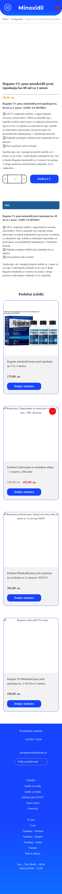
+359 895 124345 (33, 739)
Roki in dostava (32, 853)
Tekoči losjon (32, 803)
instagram (37, 772)
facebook (25, 772)
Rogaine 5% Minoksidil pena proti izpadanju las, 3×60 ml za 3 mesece (26, 681)
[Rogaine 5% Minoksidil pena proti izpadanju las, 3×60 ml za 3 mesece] (31, 645)
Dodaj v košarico (44, 180)
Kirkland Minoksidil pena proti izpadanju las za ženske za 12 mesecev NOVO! (29, 575)
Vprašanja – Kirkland (32, 831)
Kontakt (33, 848)
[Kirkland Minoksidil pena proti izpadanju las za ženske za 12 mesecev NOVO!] (31, 539)
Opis (7, 205)
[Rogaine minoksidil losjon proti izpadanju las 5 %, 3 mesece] (31, 327)
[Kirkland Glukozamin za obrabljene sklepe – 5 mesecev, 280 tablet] (31, 433)
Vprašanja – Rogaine (33, 836)
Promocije (33, 808)
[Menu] (7, 7)
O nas (32, 825)
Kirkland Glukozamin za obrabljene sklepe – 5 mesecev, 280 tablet (30, 469)
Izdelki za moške (33, 786)
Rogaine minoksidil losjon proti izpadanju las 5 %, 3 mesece (29, 363)
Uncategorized (17, 19)
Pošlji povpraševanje (28, 761)
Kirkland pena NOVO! (33, 797)
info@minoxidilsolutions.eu (33, 752)
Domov (6, 19)
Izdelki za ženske (32, 792)
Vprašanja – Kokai (33, 842)
